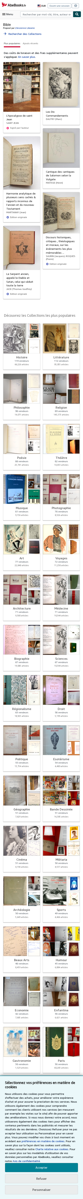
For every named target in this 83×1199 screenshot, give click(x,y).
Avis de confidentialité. (27, 1161)
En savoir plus (26, 56)
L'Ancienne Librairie (25, 28)
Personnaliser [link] (41, 1189)
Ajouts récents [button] (30, 43)
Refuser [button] (41, 1178)
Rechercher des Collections (22, 33)
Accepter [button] (41, 1167)
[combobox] (46, 14)
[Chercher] (77, 14)
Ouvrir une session (59, 5)
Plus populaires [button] (12, 43)
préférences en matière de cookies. (43, 1141)
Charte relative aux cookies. (52, 1149)
